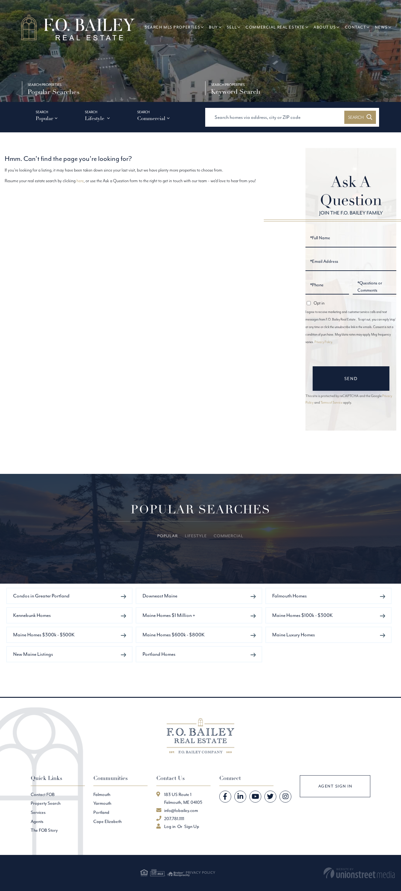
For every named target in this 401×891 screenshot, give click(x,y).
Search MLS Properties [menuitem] (172, 27)
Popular (44, 118)
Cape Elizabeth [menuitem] (107, 821)
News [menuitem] (381, 27)
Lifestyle (95, 118)
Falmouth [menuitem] (101, 794)
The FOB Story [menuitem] (44, 830)
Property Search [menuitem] (45, 803)
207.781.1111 (174, 818)
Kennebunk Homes (32, 615)
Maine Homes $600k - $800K (174, 635)
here (80, 180)
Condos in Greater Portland (41, 596)
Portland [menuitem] (101, 812)
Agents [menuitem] (37, 821)
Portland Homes (159, 654)
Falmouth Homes (289, 596)
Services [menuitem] (38, 812)
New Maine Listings (33, 654)
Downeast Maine (160, 596)
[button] (360, 117)
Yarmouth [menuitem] (102, 803)
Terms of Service (331, 402)
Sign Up (191, 826)
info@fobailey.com (181, 810)
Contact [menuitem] (355, 27)
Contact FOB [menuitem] (43, 794)
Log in (169, 826)
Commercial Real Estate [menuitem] (275, 27)
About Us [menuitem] (325, 27)
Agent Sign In (335, 786)
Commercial (151, 118)
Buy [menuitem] (213, 27)
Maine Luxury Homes (293, 635)
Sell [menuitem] (232, 27)
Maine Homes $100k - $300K (302, 615)
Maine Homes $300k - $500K (44, 635)
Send (350, 378)
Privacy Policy (323, 342)
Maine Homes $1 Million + (169, 615)
